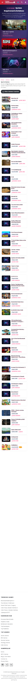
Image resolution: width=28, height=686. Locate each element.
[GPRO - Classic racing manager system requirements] (6, 413)
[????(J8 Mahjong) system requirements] (6, 171)
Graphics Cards (5, 621)
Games (7, 80)
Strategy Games (5, 642)
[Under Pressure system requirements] (6, 145)
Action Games (5, 635)
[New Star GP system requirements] (6, 99)
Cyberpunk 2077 (5, 612)
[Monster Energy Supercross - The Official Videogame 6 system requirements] (6, 358)
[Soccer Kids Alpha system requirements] (6, 163)
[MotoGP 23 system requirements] (6, 198)
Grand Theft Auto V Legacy (8, 605)
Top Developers (5, 626)
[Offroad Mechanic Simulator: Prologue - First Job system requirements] (6, 323)
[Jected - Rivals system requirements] (6, 252)
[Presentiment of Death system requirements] (6, 377)
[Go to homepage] (10, 2)
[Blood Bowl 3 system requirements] (6, 394)
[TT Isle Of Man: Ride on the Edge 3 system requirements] (6, 243)
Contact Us (4, 659)
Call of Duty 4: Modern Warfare (9, 610)
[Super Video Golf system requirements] (6, 431)
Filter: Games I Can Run (10, 91)
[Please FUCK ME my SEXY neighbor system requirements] (6, 422)
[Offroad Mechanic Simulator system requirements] (6, 125)
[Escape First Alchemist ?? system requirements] (6, 369)
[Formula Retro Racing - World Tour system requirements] (6, 332)
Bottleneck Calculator (7, 624)
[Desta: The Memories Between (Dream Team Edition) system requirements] (6, 287)
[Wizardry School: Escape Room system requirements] (6, 190)
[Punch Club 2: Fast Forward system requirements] (6, 134)
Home (2, 80)
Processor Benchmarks (7, 619)
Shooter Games (5, 640)
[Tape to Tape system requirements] (6, 268)
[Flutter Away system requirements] (6, 108)
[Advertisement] (14, 519)
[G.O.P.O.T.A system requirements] (6, 278)
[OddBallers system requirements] (6, 447)
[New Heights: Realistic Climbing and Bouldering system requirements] (6, 154)
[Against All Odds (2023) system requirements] (6, 260)
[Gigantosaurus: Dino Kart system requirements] (6, 402)
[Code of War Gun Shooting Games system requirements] (6, 223)
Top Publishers (5, 629)
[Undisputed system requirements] (6, 439)
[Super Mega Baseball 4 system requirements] (6, 215)
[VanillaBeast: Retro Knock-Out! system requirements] (6, 116)
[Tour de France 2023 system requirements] (6, 207)
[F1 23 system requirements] (6, 179)
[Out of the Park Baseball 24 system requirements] (6, 341)
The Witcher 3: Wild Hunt (7, 603)
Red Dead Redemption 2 (7, 600)
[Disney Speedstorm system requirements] (6, 296)
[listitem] (14, 29)
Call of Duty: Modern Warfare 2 (9, 608)
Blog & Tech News (6, 656)
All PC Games (4, 654)
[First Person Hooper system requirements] (6, 234)
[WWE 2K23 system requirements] (6, 350)
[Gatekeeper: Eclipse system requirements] (6, 386)
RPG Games (4, 638)
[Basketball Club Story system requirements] (6, 304)
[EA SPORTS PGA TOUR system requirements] (6, 312)
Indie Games (4, 645)
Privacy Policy (4, 661)
